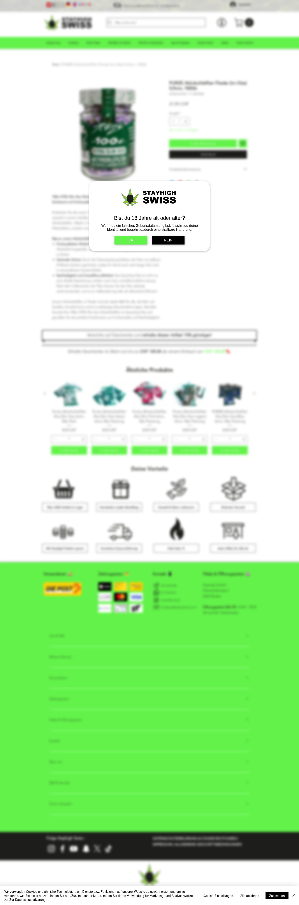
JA (131, 240)
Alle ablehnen (249, 895)
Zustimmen (277, 895)
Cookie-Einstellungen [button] (218, 895)
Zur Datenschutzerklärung (27, 899)
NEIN (168, 240)
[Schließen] (293, 895)
